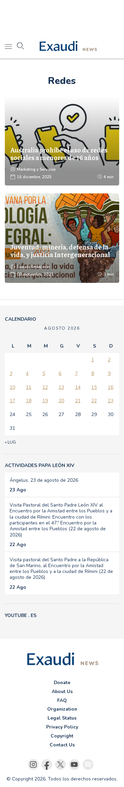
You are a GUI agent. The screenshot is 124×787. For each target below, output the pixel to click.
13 (61, 387)
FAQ (62, 700)
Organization (62, 709)
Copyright (62, 736)
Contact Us (62, 745)
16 (110, 387)
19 (45, 400)
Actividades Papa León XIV (39, 465)
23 (110, 400)
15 (94, 387)
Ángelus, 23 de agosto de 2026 (44, 480)
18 (28, 400)
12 (45, 387)
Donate (62, 682)
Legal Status (62, 718)
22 (94, 400)
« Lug (10, 442)
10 (12, 387)
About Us (62, 691)
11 (28, 387)
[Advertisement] (62, 17)
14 (78, 387)
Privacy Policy (62, 727)
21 (78, 400)
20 (61, 400)
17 (12, 400)
